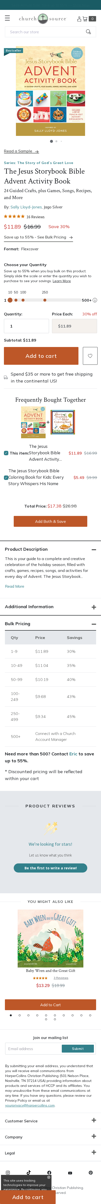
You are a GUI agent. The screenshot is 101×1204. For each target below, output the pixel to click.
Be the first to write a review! (51, 868)
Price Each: (62, 313)
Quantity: (13, 313)
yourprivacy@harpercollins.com (30, 1105)
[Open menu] (7, 18)
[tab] (11, 1015)
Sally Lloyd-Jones (26, 206)
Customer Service (21, 1120)
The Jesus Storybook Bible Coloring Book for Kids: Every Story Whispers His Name (36, 477)
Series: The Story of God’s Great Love (38, 163)
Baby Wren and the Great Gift (50, 970)
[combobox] (50, 31)
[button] (51, 141)
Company (14, 1136)
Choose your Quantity (25, 264)
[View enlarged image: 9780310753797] (50, 91)
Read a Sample (18, 151)
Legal (10, 1152)
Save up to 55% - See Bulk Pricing (35, 237)
